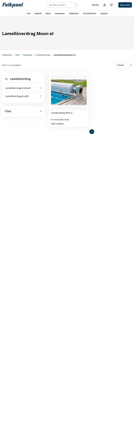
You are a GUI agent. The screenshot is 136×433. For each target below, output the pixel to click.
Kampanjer (60, 13)
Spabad (38, 13)
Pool (28, 13)
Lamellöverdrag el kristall (17, 88)
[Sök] (76, 5)
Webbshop (74, 13)
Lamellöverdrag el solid (17, 96)
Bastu (48, 13)
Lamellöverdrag (43, 55)
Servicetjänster (89, 13)
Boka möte (125, 5)
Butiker (95, 4)
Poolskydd (27, 55)
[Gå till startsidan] (12, 5)
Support (104, 13)
